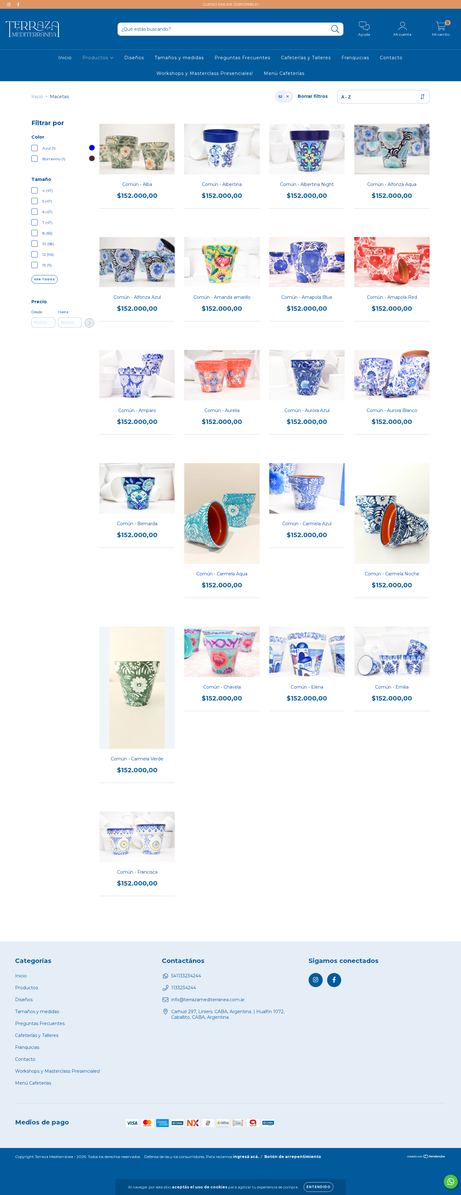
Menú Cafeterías (284, 73)
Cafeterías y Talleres (306, 58)
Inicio (65, 58)
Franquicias (355, 58)
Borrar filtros (313, 96)
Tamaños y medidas (179, 58)
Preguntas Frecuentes (242, 58)
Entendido (318, 1187)
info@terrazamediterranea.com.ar (208, 999)
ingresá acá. (246, 1156)
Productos (96, 58)
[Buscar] (335, 29)
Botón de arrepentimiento (292, 1156)
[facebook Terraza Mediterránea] (18, 4)
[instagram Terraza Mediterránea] (9, 4)
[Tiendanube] (426, 1157)
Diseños (134, 58)
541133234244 (186, 976)
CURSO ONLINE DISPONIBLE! (230, 4)
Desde (36, 311)
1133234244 (183, 988)
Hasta (63, 311)
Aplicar (89, 323)
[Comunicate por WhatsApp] (451, 1182)
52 (280, 96)
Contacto (391, 58)
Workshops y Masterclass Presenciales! (204, 73)
